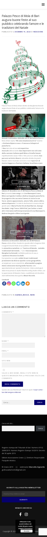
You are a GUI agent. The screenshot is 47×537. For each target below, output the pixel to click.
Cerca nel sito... (7, 423)
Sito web (6, 361)
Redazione (38, 32)
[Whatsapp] (13, 283)
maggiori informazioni (25, 528)
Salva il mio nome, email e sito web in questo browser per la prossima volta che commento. (23, 375)
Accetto (26, 531)
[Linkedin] (23, 283)
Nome (5, 341)
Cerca (40, 428)
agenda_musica (22, 295)
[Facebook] (4, 283)
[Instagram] (9, 283)
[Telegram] (18, 283)
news (32, 295)
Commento (8, 312)
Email (5, 351)
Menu (43, 4)
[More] (28, 283)
